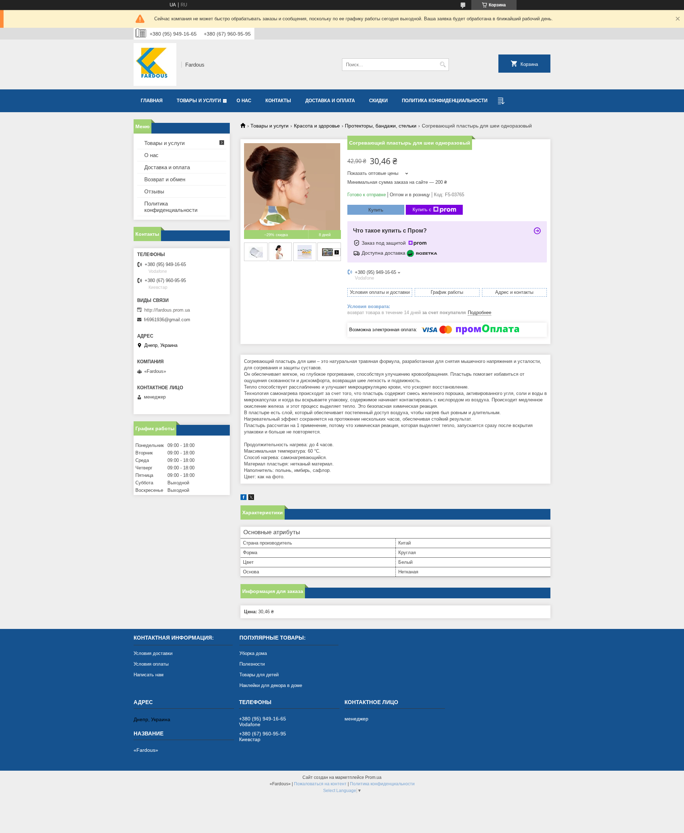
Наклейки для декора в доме (270, 685)
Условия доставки (153, 653)
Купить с (422, 209)
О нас (244, 100)
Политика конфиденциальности (444, 100)
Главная (151, 100)
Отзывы (154, 191)
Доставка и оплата (330, 100)
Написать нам (149, 674)
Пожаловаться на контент (320, 783)
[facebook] (243, 498)
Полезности (252, 664)
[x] (251, 498)
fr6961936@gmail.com (167, 319)
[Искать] (442, 64)
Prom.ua (373, 777)
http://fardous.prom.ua (167, 310)
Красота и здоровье (317, 126)
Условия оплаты (151, 664)
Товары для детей (259, 674)
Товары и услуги (199, 100)
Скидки (378, 100)
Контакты (278, 100)
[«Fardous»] (155, 64)
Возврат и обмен (164, 179)
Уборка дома (253, 653)
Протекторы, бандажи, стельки (380, 126)
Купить (375, 210)
